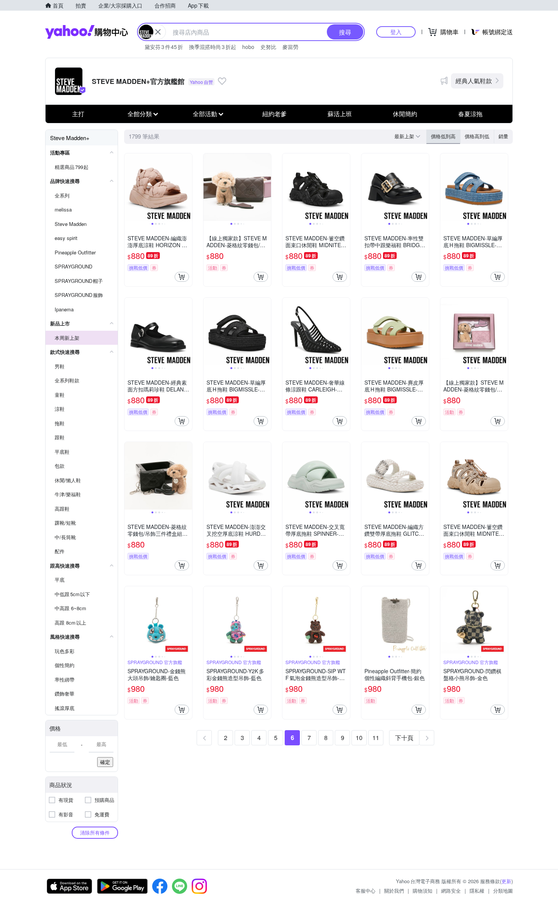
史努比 (268, 46)
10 (359, 737)
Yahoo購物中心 (86, 32)
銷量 (503, 136)
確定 (105, 761)
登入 (396, 32)
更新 (506, 881)
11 (375, 737)
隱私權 (477, 890)
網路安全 (451, 890)
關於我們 (394, 890)
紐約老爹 (274, 113)
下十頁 (404, 737)
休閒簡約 (405, 113)
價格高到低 (477, 136)
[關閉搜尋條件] (157, 31)
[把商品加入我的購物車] (182, 277)
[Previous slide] (129, 187)
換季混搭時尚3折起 (212, 46)
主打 (78, 113)
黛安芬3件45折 (164, 46)
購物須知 (422, 890)
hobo (248, 46)
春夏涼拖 (470, 113)
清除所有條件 (95, 832)
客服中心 (365, 890)
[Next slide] (187, 187)
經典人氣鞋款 (474, 80)
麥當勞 (290, 46)
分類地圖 (503, 890)
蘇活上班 (340, 113)
